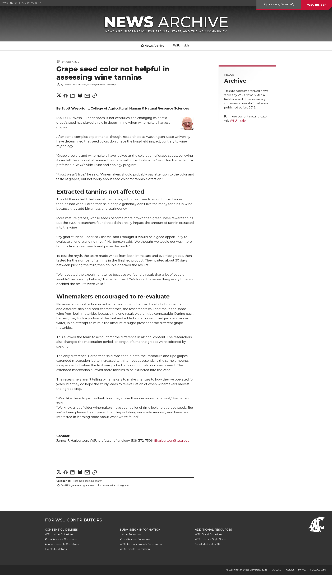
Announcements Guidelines (62, 544)
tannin (105, 485)
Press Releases (81, 480)
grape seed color (92, 485)
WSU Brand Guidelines (208, 534)
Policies (289, 569)
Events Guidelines (56, 549)
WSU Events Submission (135, 549)
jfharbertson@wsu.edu (172, 441)
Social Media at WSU (207, 544)
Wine (113, 485)
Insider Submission (131, 534)
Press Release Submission (135, 539)
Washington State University (21, 3)
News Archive (154, 45)
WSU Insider (316, 4)
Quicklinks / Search (277, 4)
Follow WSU (318, 569)
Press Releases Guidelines (60, 539)
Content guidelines (61, 529)
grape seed (76, 485)
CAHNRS (65, 485)
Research (97, 480)
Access (276, 569)
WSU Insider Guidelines (59, 534)
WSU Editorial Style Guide (210, 539)
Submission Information (140, 529)
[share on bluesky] (79, 96)
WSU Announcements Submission (141, 544)
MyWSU (302, 569)
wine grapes (123, 485)
